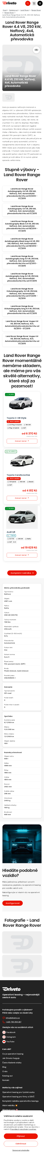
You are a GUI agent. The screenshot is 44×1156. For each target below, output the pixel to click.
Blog (4, 1067)
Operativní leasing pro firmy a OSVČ (18, 1096)
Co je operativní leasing (12, 1054)
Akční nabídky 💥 (9, 1105)
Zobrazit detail (21, 441)
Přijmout (21, 1136)
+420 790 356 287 (13, 1022)
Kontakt (5, 1080)
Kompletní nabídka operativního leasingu (20, 1101)
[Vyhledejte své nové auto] (28, 3)
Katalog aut (7, 1076)
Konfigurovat (13, 903)
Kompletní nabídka (21, 573)
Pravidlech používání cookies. (23, 1129)
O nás (4, 1071)
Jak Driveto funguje (10, 1058)
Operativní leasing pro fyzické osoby (18, 1092)
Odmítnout (20, 1143)
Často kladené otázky (11, 1062)
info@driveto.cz (13, 1018)
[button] (40, 3)
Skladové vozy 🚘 (10, 1110)
